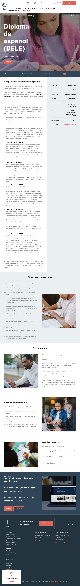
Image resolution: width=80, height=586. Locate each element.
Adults (55, 8)
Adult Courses (9, 540)
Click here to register (70, 124)
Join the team (9, 559)
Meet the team (10, 551)
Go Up (7, 526)
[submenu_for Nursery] (22, 8)
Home (5, 17)
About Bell (8, 548)
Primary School (30, 8)
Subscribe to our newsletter (46, 523)
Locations (8, 565)
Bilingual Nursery (10, 534)
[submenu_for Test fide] (29, 10)
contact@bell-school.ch (54, 581)
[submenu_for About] (13, 8)
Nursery (18, 8)
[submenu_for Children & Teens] (50, 8)
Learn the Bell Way (11, 553)
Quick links (9, 563)
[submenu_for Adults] (58, 8)
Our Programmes (69, 3)
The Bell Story (9, 555)
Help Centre (9, 567)
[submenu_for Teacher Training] (20, 10)
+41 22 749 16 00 (39, 540)
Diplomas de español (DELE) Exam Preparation (26, 17)
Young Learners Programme (13, 538)
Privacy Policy (9, 569)
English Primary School (12, 536)
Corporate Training (11, 544)
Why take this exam (27, 74)
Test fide (25, 10)
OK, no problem (11, 581)
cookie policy (15, 578)
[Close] (19, 572)
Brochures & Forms (11, 557)
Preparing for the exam (47, 74)
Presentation (8, 74)
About (10, 8)
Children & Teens (44, 8)
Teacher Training (14, 10)
